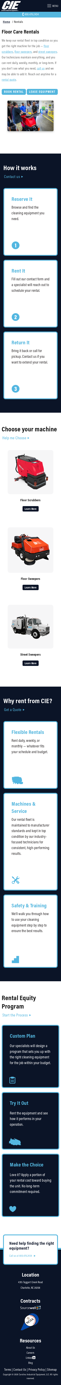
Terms (7, 1369)
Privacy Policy (36, 1369)
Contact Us (19, 1369)
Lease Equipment (42, 92)
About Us (30, 1347)
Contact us (12, 176)
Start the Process (15, 1014)
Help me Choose (14, 437)
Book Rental (14, 92)
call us (41, 68)
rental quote (9, 80)
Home (6, 22)
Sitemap (52, 1369)
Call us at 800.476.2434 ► (22, 1255)
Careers (30, 1352)
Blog (30, 1362)
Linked (29, 1357)
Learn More (31, 508)
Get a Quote (13, 709)
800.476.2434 (32, 14)
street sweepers (47, 52)
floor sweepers (23, 52)
